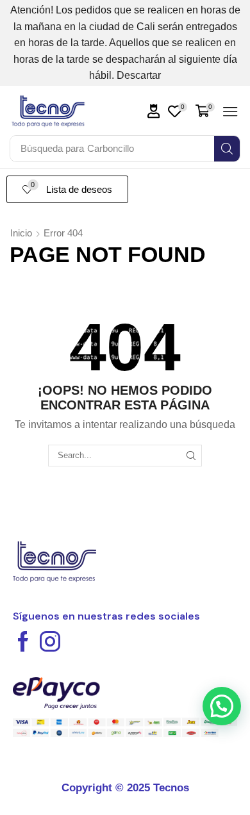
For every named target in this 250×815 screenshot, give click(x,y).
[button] (153, 111)
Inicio (21, 232)
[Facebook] (23, 641)
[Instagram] (50, 641)
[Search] (227, 148)
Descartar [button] (139, 75)
